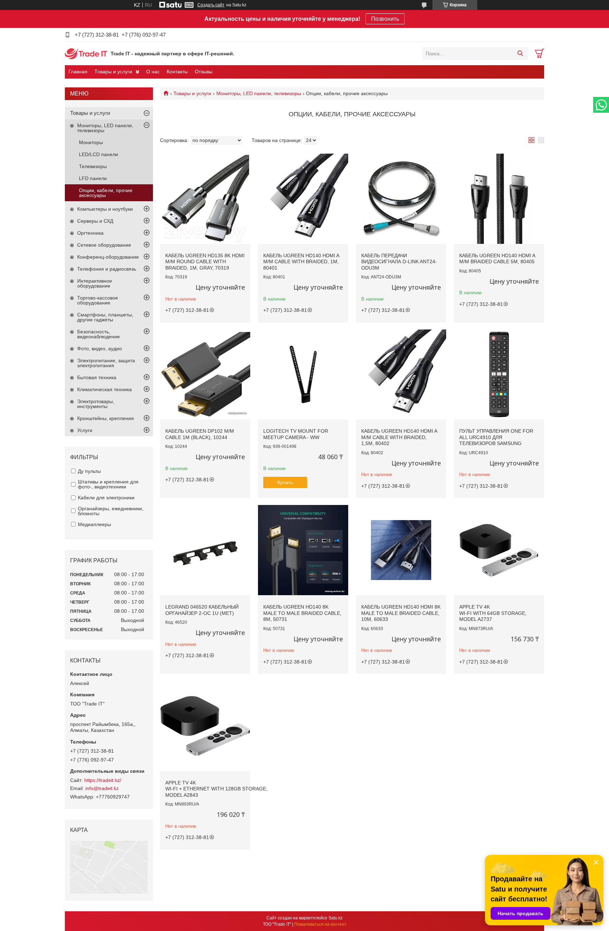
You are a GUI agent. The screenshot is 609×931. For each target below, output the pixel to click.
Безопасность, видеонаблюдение (98, 334)
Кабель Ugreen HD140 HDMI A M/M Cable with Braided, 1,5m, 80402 (399, 437)
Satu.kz (335, 917)
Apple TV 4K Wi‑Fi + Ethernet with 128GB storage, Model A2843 (216, 789)
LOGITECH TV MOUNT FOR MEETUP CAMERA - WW (295, 434)
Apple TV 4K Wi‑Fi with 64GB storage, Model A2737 (493, 613)
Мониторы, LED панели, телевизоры (258, 93)
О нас (153, 71)
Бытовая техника (96, 377)
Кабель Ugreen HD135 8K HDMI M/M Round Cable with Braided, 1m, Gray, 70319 (205, 262)
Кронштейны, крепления (105, 418)
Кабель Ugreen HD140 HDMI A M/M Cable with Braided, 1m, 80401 (301, 262)
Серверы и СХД (95, 221)
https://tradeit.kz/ (102, 780)
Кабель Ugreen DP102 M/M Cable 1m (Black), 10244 (199, 434)
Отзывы (204, 71)
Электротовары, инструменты (95, 404)
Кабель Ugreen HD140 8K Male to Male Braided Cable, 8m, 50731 (302, 613)
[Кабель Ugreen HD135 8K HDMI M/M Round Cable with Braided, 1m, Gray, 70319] (205, 199)
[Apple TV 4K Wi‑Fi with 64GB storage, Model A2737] (499, 550)
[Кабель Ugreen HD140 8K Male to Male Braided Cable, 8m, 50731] (303, 550)
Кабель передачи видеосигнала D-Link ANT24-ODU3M (399, 262)
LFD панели (93, 178)
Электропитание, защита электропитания (106, 363)
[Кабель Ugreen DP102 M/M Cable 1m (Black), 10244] (205, 374)
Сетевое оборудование (104, 245)
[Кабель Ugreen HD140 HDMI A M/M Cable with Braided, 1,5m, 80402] (401, 374)
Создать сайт (210, 4)
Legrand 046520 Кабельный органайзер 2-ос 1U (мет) (202, 610)
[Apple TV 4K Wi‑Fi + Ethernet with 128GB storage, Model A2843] (205, 726)
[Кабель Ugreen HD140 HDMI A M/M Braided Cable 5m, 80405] (499, 199)
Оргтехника (90, 233)
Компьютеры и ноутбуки (105, 209)
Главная (77, 71)
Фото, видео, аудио (99, 348)
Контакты (177, 71)
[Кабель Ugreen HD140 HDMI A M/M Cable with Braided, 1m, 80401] (303, 199)
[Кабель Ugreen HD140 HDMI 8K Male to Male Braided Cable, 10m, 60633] (401, 550)
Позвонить (385, 19)
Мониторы (91, 142)
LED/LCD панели (98, 154)
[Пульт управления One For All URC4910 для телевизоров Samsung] (499, 374)
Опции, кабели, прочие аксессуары (106, 192)
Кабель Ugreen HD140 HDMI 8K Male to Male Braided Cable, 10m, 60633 (401, 613)
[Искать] (520, 53)
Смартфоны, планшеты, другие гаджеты (105, 317)
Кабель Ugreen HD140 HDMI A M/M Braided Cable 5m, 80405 (497, 259)
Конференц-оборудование (108, 257)
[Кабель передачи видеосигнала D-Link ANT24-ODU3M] (401, 199)
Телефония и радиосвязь (106, 269)
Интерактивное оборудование (94, 283)
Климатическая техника (104, 389)
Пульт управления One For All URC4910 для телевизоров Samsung (496, 437)
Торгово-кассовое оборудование (97, 300)
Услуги (84, 430)
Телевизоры (93, 166)
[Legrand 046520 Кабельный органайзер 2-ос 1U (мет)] (205, 550)
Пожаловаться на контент (320, 924)
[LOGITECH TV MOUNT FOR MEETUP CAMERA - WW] (303, 374)
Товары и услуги (113, 71)
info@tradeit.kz (102, 788)
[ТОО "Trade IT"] (86, 53)
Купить (285, 482)
